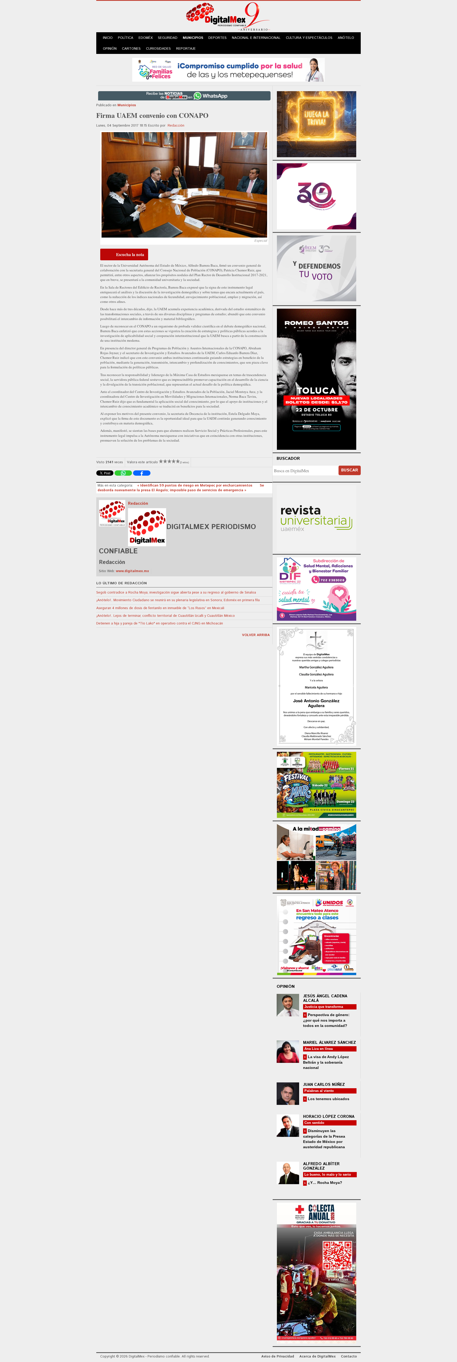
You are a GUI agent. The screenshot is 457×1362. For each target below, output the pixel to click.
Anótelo (346, 37)
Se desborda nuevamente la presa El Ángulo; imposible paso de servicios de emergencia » (181, 488)
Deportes (217, 37)
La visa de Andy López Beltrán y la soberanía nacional (326, 1062)
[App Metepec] (228, 69)
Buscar (349, 470)
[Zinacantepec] (316, 784)
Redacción (176, 125)
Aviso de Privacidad (277, 1356)
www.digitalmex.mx (132, 571)
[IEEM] (316, 195)
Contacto (349, 1356)
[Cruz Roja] (316, 1272)
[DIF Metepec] (316, 588)
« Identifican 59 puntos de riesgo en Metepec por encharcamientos (195, 485)
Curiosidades (158, 48)
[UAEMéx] (316, 517)
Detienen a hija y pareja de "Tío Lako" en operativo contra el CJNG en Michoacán (159, 623)
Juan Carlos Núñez (324, 1084)
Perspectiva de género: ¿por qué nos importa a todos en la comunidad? (326, 1020)
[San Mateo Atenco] (316, 935)
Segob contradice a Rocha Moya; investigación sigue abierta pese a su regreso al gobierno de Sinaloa (176, 592)
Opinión (110, 48)
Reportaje (186, 48)
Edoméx (146, 37)
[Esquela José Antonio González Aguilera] (316, 685)
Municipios (193, 37)
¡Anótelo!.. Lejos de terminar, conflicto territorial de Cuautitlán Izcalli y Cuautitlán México (165, 615)
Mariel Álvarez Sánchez (329, 1042)
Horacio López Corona (328, 1116)
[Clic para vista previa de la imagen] (184, 185)
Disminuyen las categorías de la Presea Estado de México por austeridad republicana (324, 1139)
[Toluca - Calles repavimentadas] (316, 856)
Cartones (131, 48)
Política (125, 37)
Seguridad (167, 37)
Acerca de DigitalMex (317, 1356)
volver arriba (256, 635)
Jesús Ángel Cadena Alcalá (325, 998)
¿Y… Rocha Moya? (324, 1182)
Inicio (108, 37)
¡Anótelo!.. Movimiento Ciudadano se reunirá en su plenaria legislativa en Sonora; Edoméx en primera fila (178, 600)
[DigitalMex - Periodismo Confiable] (228, 17)
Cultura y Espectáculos (309, 37)
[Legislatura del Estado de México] (316, 123)
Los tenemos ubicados (328, 1099)
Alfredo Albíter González (321, 1166)
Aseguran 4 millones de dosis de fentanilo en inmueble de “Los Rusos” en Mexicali (160, 608)
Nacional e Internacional (256, 37)
